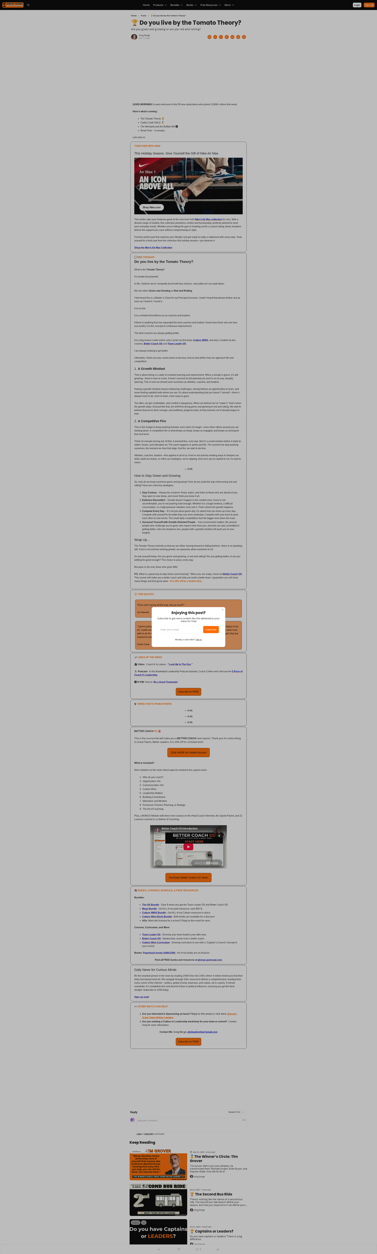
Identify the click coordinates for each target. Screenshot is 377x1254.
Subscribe (211, 629)
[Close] (222, 610)
